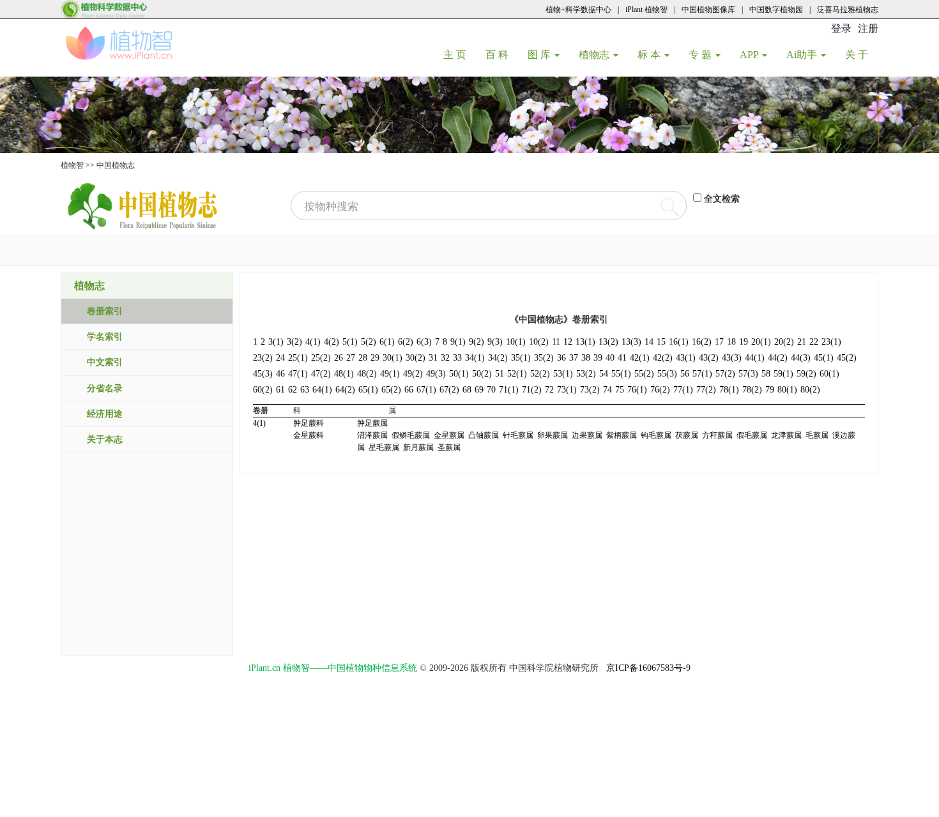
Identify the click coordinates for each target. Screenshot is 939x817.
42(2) (663, 358)
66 (408, 389)
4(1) (313, 342)
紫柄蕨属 (621, 435)
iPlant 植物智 (646, 9)
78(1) (729, 389)
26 (338, 358)
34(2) (498, 358)
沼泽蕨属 (372, 435)
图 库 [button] (540, 54)
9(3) (495, 342)
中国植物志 (115, 165)
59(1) (783, 374)
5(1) (350, 342)
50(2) (482, 374)
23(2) (263, 358)
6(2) (405, 342)
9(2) (476, 342)
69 (479, 389)
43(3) (732, 358)
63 (304, 389)
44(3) (801, 358)
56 (684, 374)
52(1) (517, 374)
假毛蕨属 (752, 435)
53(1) (563, 374)
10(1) (516, 342)
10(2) (539, 342)
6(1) (387, 342)
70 (491, 389)
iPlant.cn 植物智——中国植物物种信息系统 (332, 668)
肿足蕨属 (372, 423)
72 (549, 389)
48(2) (367, 374)
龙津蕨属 (786, 435)
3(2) (294, 342)
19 (743, 342)
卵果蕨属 (552, 435)
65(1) (368, 389)
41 (622, 358)
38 (585, 358)
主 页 (459, 54)
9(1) (458, 342)
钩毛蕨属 (656, 435)
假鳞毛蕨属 (411, 435)
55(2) (644, 374)
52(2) (540, 374)
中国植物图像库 (708, 9)
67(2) (449, 389)
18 (731, 342)
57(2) (725, 374)
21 (801, 342)
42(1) (640, 358)
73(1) (567, 389)
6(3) (424, 342)
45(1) (824, 358)
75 (619, 389)
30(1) (392, 358)
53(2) (586, 374)
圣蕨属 (449, 447)
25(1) (298, 358)
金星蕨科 (308, 435)
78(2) (752, 389)
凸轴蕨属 (483, 435)
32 (445, 358)
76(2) (660, 389)
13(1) (585, 342)
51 (499, 374)
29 (374, 358)
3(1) (276, 342)
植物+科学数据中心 (578, 9)
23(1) (831, 342)
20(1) (761, 342)
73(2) (590, 389)
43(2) (709, 358)
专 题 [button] (701, 54)
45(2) (847, 358)
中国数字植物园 (776, 9)
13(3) (631, 342)
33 (457, 358)
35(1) (521, 358)
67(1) (426, 389)
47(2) (321, 374)
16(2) (702, 342)
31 (433, 358)
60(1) (829, 374)
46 (280, 374)
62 (292, 389)
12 (567, 342)
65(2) (391, 389)
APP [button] (750, 54)
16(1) (679, 342)
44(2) (778, 358)
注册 (868, 28)
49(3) (436, 374)
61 (280, 389)
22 (813, 342)
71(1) (509, 389)
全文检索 (722, 199)
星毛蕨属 (384, 447)
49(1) (390, 374)
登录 (841, 28)
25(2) (321, 358)
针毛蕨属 (518, 435)
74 (607, 389)
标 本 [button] (650, 54)
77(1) (683, 389)
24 (280, 358)
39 (597, 358)
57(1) (702, 374)
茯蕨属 (686, 435)
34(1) (475, 358)
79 (769, 389)
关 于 (861, 54)
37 (573, 358)
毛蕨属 (816, 435)
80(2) (810, 389)
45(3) (263, 374)
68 (466, 389)
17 (719, 342)
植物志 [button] (595, 54)
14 (649, 342)
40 (610, 358)
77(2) (706, 389)
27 (350, 358)
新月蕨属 (418, 447)
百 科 (501, 54)
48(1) (344, 374)
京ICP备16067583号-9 (648, 668)
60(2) (263, 389)
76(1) (637, 389)
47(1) (298, 374)
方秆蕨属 (717, 435)
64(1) (322, 389)
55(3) (667, 374)
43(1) (686, 358)
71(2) (532, 389)
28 (362, 358)
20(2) (784, 342)
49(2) (413, 374)
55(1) (621, 374)
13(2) (608, 342)
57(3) (748, 374)
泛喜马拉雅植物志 (847, 9)
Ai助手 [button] (803, 54)
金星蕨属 (449, 435)
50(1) (459, 374)
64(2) (345, 389)
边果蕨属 (587, 435)
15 (661, 342)
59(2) (806, 374)
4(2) (331, 342)
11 (556, 342)
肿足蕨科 (308, 423)
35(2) (544, 358)
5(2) (368, 342)
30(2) (415, 358)
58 (765, 374)
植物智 (72, 165)
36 (561, 358)
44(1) (755, 358)
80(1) (787, 389)
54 (603, 374)
